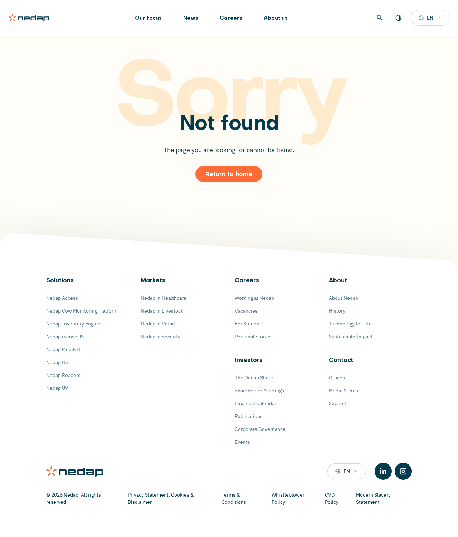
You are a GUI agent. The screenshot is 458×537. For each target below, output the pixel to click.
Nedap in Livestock (162, 311)
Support (338, 403)
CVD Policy (331, 498)
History (337, 311)
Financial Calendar (255, 403)
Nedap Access (62, 298)
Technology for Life (350, 323)
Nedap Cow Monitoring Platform (82, 311)
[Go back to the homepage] (29, 18)
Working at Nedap (254, 298)
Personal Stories (253, 336)
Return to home (228, 175)
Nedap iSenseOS (65, 336)
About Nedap (343, 298)
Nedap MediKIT (63, 349)
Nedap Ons (58, 362)
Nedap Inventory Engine (73, 323)
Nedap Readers (63, 375)
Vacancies (246, 311)
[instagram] (403, 471)
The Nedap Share (254, 377)
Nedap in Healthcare (163, 298)
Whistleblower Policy (288, 498)
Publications (249, 416)
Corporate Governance (260, 429)
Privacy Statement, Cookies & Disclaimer (161, 498)
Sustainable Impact (350, 336)
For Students (249, 323)
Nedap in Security (160, 336)
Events (242, 442)
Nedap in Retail (158, 323)
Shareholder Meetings (259, 390)
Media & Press (345, 390)
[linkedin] (383, 471)
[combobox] (430, 18)
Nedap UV (57, 388)
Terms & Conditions (233, 498)
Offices (337, 377)
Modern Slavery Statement (373, 498)
